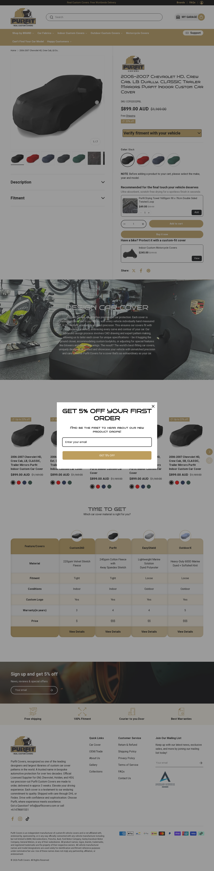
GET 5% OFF (107, 455)
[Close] (153, 406)
